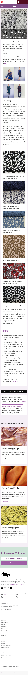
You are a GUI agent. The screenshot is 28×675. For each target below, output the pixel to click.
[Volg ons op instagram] (5, 588)
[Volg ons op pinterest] (11, 588)
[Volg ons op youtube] (2, 588)
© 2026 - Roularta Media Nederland (8, 673)
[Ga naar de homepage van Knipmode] (14, 6)
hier (5, 63)
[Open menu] (2, 6)
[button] (22, 2)
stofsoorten (14, 381)
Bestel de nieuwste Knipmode (14, 558)
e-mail (5, 594)
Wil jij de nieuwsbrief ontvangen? (17, 584)
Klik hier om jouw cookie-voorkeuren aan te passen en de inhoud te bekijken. (14, 404)
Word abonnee (14, 563)
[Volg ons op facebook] (8, 588)
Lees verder (5, 462)
